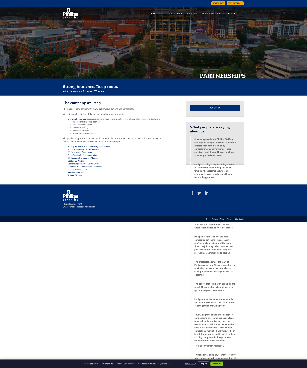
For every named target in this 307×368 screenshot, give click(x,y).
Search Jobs (218, 3)
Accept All (217, 364)
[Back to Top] (289, 347)
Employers (157, 13)
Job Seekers (175, 13)
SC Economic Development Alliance (83, 158)
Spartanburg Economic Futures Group (83, 164)
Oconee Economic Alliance (79, 169)
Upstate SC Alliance (76, 161)
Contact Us (234, 13)
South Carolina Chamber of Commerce (84, 149)
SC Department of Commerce (80, 152)
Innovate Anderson (75, 172)
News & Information (213, 13)
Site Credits (239, 219)
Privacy (229, 219)
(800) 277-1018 (75, 204)
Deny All (203, 364)
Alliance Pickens (75, 175)
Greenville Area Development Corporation (85, 167)
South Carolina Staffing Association (82, 155)
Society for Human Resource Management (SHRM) (89, 146)
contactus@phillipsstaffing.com (81, 207)
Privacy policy (190, 364)
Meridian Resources (77, 119)
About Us (192, 13)
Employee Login (235, 3)
